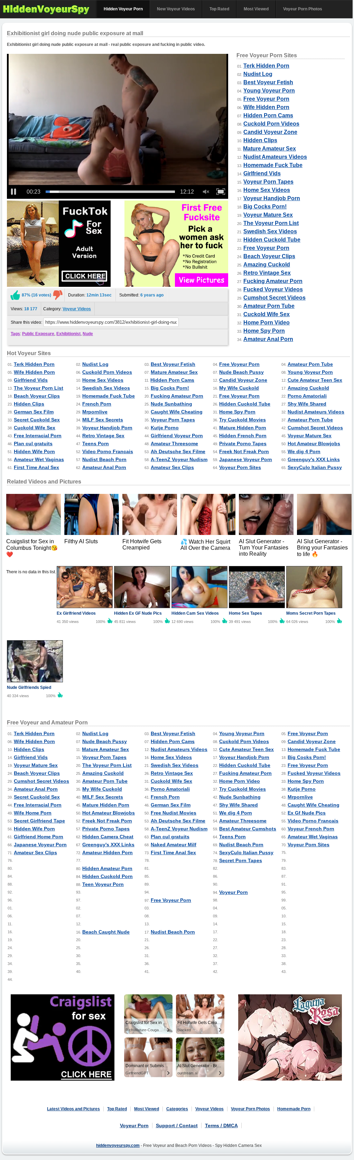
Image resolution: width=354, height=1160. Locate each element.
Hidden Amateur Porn (107, 868)
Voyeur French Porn (311, 828)
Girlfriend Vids (262, 173)
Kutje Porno (165, 427)
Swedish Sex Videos (270, 231)
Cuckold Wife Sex (266, 314)
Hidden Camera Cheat (107, 836)
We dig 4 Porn (304, 451)
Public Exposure (38, 333)
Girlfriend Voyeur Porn (177, 435)
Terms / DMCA (221, 1125)
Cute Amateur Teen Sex (315, 380)
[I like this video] (15, 295)
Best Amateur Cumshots (247, 828)
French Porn (96, 404)
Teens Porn (95, 443)
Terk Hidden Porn (266, 66)
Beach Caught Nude (106, 932)
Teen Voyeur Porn (103, 884)
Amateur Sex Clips (172, 467)
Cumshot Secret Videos (274, 298)
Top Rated (219, 9)
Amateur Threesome (174, 443)
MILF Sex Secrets (102, 419)
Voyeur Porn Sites (240, 467)
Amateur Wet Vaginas (39, 459)
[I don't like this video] (57, 295)
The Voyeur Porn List (271, 223)
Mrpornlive (95, 412)
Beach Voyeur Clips (269, 256)
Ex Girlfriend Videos (76, 613)
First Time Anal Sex (36, 467)
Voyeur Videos (77, 308)
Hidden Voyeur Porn (123, 9)
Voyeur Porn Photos (302, 9)
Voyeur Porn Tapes (268, 182)
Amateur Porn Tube (269, 306)
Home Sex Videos (266, 190)
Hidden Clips (260, 140)
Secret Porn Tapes (240, 860)
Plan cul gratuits (33, 443)
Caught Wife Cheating (177, 412)
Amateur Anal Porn (268, 339)
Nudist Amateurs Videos (275, 157)
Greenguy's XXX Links (314, 459)
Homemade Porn (293, 1109)
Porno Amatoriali (307, 396)
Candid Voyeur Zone (270, 132)
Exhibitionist (68, 333)
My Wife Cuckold (239, 388)
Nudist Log (257, 74)
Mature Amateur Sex (269, 149)
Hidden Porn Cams (268, 115)
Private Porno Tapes (243, 443)
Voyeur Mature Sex (268, 215)
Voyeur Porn (233, 892)
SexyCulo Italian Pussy (315, 467)
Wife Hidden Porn (266, 107)
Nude (88, 333)
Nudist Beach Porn (104, 459)
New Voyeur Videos (176, 9)
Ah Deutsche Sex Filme (178, 451)
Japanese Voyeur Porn (245, 459)
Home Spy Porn (264, 331)
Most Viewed (256, 9)
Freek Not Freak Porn (244, 451)
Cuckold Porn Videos (271, 124)
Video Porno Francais (107, 451)
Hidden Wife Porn (34, 451)
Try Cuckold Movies (242, 419)
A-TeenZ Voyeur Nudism (179, 459)
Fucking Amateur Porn (272, 281)
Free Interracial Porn (38, 435)
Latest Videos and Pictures (73, 1109)
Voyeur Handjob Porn (271, 198)
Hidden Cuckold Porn (107, 876)
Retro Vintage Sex (267, 273)
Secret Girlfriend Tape (39, 820)
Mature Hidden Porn (242, 427)
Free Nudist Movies (173, 813)
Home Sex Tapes (245, 613)
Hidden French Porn (243, 435)
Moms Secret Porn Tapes (311, 613)
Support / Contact (177, 1125)
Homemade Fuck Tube (272, 165)
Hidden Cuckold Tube (271, 240)
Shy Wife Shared (307, 404)
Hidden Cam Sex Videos (195, 613)
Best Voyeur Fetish (268, 82)
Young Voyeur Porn (269, 91)
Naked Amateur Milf (173, 844)
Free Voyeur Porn (266, 99)
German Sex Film (34, 412)
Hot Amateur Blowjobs (314, 443)
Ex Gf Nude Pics (307, 813)
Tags (15, 333)
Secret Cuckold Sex (37, 419)
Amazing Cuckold (266, 264)
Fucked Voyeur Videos (273, 289)
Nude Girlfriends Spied (29, 687)
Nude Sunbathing (171, 404)
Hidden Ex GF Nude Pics (138, 613)
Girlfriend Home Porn (38, 836)
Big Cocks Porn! (265, 206)
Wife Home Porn (33, 813)
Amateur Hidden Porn (107, 852)
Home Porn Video (266, 322)
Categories (177, 1109)
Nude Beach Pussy (241, 372)
